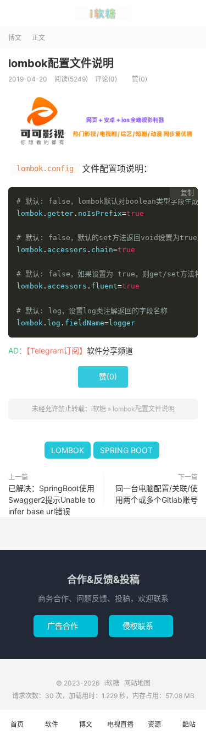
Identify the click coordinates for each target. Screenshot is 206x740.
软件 (51, 724)
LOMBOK (67, 450)
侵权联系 (141, 625)
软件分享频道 (110, 350)
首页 (17, 724)
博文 (14, 38)
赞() (135, 79)
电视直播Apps (120, 730)
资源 (154, 724)
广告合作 (65, 625)
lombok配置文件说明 (61, 63)
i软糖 (103, 13)
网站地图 (137, 683)
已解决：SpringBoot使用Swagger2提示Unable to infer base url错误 (51, 499)
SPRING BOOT (126, 450)
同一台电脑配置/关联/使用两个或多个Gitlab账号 (156, 493)
